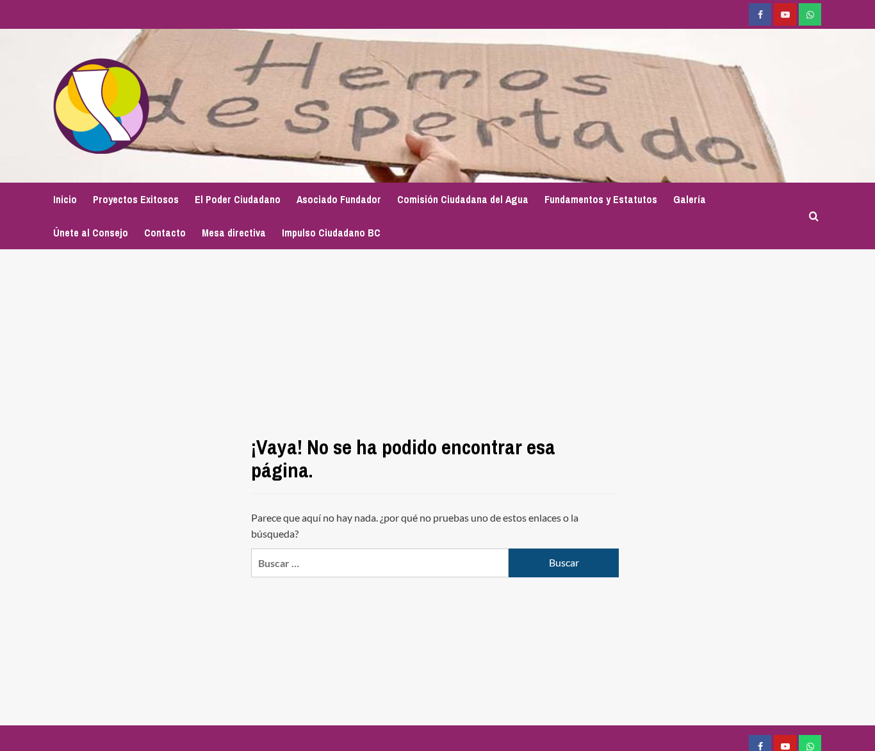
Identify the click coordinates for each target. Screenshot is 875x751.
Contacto (165, 233)
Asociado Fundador (339, 199)
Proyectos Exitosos (136, 199)
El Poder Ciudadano (238, 199)
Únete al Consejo (90, 233)
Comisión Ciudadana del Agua (462, 199)
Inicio (65, 199)
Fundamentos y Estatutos (600, 199)
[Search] (814, 216)
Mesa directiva (234, 233)
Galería (689, 199)
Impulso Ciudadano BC (331, 233)
